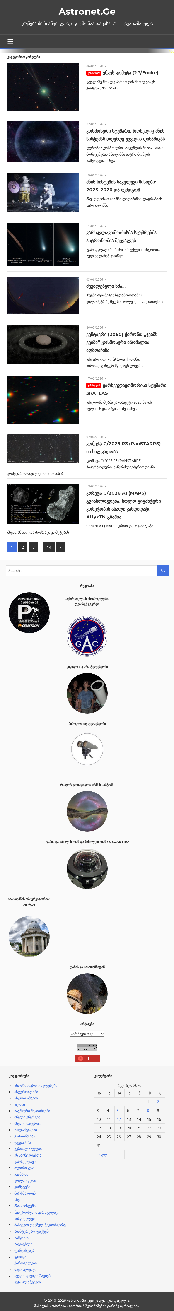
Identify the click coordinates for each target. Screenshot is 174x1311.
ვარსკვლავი (25, 1161)
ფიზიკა (20, 1256)
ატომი (19, 1104)
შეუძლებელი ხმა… (106, 286)
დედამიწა (22, 1142)
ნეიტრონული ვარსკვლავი (36, 1212)
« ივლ (102, 1154)
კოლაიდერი (25, 1180)
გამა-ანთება (24, 1136)
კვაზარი (21, 1174)
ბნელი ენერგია (27, 1117)
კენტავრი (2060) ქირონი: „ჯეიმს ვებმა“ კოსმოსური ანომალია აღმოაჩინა (121, 342)
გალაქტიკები (25, 1129)
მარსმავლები (25, 1193)
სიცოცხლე (23, 1243)
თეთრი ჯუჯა (24, 1167)
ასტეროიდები (26, 1091)
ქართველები (25, 1262)
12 (119, 1119)
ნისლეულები (25, 1218)
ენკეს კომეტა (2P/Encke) (131, 72)
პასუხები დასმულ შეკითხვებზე (40, 1224)
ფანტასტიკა (24, 1250)
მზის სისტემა (25, 1205)
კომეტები (22, 1186)
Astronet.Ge (87, 11)
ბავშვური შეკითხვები (32, 1110)
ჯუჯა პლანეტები (27, 1282)
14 (49, 547)
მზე (17, 1199)
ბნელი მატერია (27, 1123)
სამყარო (21, 1237)
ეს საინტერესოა (27, 1155)
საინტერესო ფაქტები (32, 1231)
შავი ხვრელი (25, 1269)
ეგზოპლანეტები (28, 1148)
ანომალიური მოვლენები (35, 1085)
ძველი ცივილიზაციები (33, 1275)
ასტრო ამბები (26, 1098)
